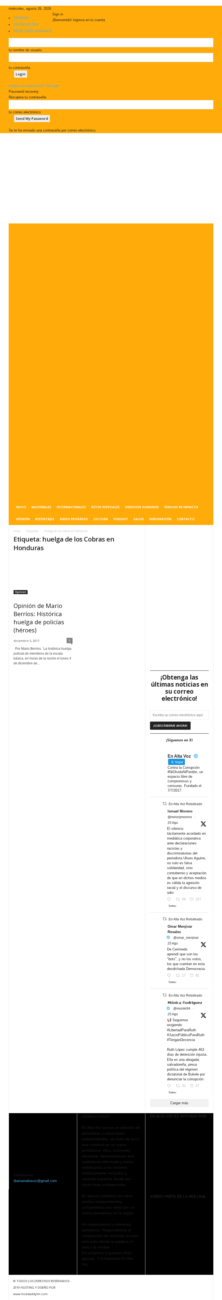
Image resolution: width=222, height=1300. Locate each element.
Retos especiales (105, 507)
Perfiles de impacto (181, 507)
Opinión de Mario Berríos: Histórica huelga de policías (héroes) (39, 617)
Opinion (20, 592)
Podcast (120, 519)
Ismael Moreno (180, 811)
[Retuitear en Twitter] (164, 804)
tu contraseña (19, 68)
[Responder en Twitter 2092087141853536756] (170, 975)
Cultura (100, 519)
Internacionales (71, 507)
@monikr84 (181, 1008)
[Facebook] (54, 9)
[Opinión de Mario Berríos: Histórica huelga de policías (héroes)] (43, 576)
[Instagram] (58, 9)
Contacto (185, 519)
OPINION (21, 18)
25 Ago (173, 823)
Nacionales (41, 507)
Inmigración (160, 519)
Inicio (21, 507)
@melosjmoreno (180, 817)
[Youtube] (65, 9)
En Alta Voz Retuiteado (185, 804)
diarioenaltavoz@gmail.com (35, 1181)
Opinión (23, 519)
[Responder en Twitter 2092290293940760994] (170, 899)
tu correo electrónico (25, 112)
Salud (138, 519)
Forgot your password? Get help (34, 86)
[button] (205, 374)
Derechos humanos (142, 507)
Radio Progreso (74, 519)
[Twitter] (62, 9)
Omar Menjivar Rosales (180, 929)
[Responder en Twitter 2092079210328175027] (170, 1086)
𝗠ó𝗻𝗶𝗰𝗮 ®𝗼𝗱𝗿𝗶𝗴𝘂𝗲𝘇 (185, 1003)
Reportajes (44, 519)
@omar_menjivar (186, 938)
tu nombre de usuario (25, 50)
